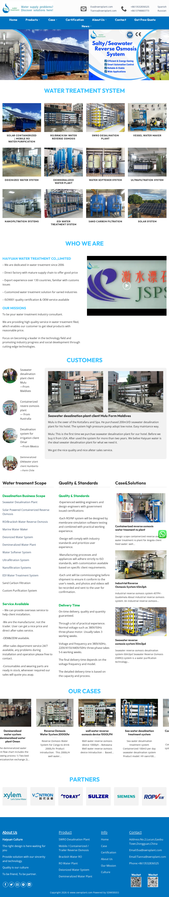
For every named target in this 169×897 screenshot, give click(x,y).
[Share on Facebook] (5, 884)
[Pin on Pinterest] (23, 884)
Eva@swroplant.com (101, 6)
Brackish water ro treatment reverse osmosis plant (105, 734)
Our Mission (108, 865)
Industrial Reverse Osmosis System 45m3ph (130, 584)
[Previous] (8, 55)
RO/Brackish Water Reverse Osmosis (25, 522)
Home (13, 20)
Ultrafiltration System (15, 560)
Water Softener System (16, 552)
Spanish (162, 6)
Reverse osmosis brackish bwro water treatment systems (21, 734)
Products (32, 20)
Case (51, 20)
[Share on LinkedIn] (29, 884)
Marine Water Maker (15, 529)
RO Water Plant (68, 863)
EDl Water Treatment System (20, 575)
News (85, 26)
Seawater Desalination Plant (19, 502)
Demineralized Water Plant (19, 545)
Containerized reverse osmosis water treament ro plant (134, 528)
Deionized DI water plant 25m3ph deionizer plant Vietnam (148, 734)
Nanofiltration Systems (16, 567)
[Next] (161, 55)
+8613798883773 (140, 10)
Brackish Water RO (70, 857)
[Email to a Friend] (17, 884)
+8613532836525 (140, 6)
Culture (105, 872)
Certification (75, 20)
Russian (162, 10)
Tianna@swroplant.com (103, 10)
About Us (98, 20)
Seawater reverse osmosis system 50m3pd (130, 641)
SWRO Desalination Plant (74, 839)
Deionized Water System (17, 537)
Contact (120, 20)
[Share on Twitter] (11, 884)
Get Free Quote (145, 20)
